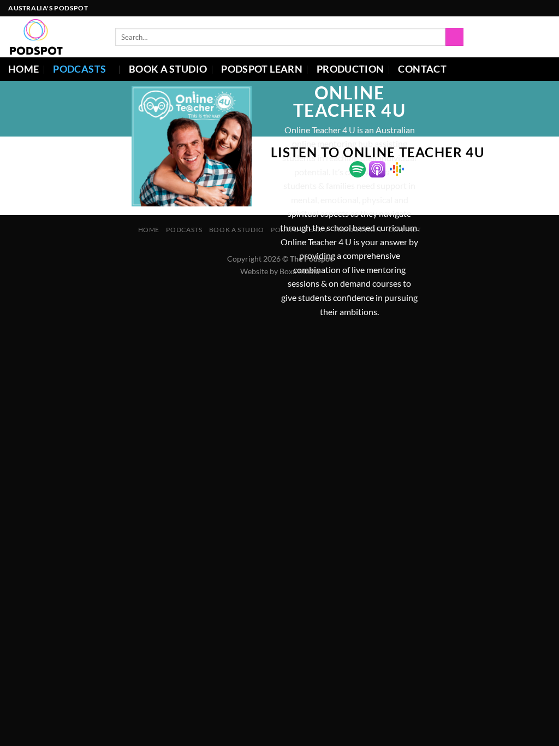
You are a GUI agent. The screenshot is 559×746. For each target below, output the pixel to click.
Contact (422, 69)
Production (350, 69)
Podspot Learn (261, 69)
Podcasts (79, 69)
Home (23, 69)
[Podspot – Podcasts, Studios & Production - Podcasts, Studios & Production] (53, 36)
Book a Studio (168, 69)
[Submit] (454, 37)
